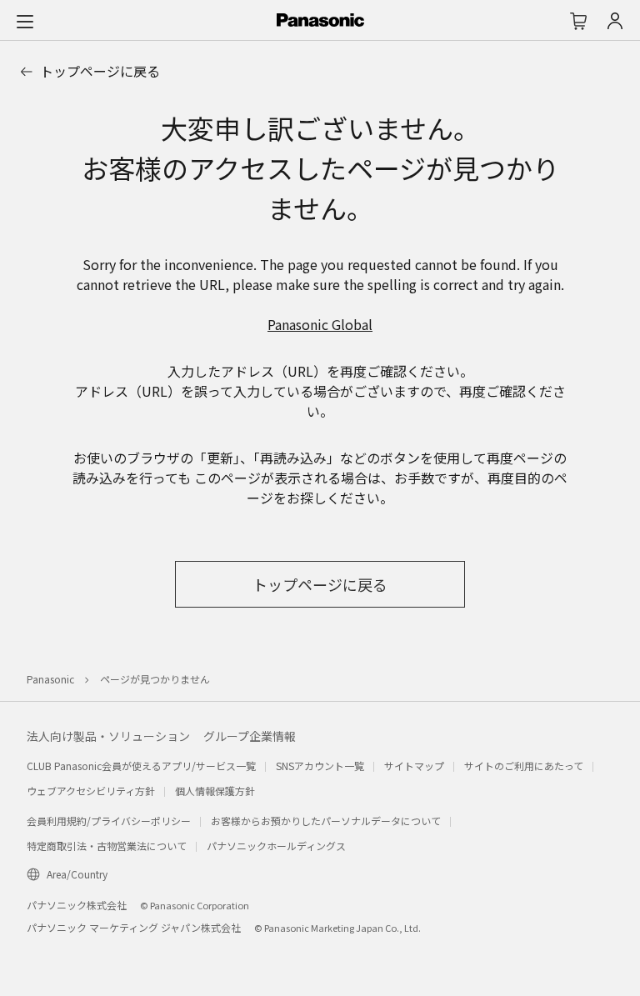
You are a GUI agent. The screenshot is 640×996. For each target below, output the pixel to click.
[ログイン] (615, 21)
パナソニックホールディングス (276, 845)
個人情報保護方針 (215, 790)
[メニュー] (25, 21)
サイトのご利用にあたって (523, 765)
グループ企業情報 (249, 736)
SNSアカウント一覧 (320, 765)
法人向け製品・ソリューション (108, 736)
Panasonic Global (320, 324)
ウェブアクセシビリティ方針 (91, 790)
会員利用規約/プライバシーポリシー (109, 820)
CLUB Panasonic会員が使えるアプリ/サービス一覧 (141, 765)
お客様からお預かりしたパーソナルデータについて (326, 820)
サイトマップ (414, 765)
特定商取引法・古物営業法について (107, 845)
